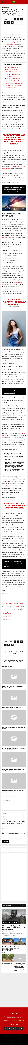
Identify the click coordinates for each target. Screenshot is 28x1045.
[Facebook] (5, 1028)
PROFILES (19, 1040)
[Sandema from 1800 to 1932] (8, 958)
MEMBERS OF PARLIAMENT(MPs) (10, 1042)
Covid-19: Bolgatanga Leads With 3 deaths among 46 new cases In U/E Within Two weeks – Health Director (14, 83)
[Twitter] (9, 1028)
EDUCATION (13, 1040)
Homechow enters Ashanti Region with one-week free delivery (13, 749)
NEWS (9, 1039)
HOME (5, 1039)
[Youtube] (21, 1028)
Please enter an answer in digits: (12, 826)
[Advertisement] (15, 30)
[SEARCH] (24, 848)
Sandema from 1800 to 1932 (7, 964)
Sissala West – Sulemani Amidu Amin (12, 707)
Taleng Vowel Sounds (13, 67)
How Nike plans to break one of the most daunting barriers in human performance (7, 614)
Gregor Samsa (6, 237)
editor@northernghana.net (17, 1020)
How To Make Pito (12, 69)
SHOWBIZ (21, 1042)
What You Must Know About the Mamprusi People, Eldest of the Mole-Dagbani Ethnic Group (7, 949)
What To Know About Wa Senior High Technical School (14, 74)
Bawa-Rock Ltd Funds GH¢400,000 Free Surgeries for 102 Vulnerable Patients (14, 458)
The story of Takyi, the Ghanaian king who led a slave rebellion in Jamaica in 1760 (14, 927)
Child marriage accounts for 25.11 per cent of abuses (13, 728)
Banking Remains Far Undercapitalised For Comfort (7, 603)
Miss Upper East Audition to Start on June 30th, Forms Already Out (13, 770)
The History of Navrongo (18, 947)
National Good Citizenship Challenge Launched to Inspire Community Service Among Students (14, 466)
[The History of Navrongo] (20, 941)
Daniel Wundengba (8, 15)
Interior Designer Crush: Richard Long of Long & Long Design (12, 687)
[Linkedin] (17, 1028)
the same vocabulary (12, 486)
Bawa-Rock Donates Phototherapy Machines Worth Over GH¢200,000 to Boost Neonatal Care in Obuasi (14, 462)
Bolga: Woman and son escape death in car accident (13, 791)
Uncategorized (5, 7)
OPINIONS (7, 1040)
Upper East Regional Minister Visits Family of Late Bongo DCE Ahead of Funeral (14, 471)
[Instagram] (13, 1028)
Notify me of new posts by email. (12, 839)
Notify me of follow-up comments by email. (13, 834)
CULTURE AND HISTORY (18, 1039)
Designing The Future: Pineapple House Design (14, 652)
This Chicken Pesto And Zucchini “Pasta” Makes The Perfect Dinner (14, 660)
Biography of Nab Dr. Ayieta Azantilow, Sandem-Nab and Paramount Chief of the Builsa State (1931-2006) (19, 967)
